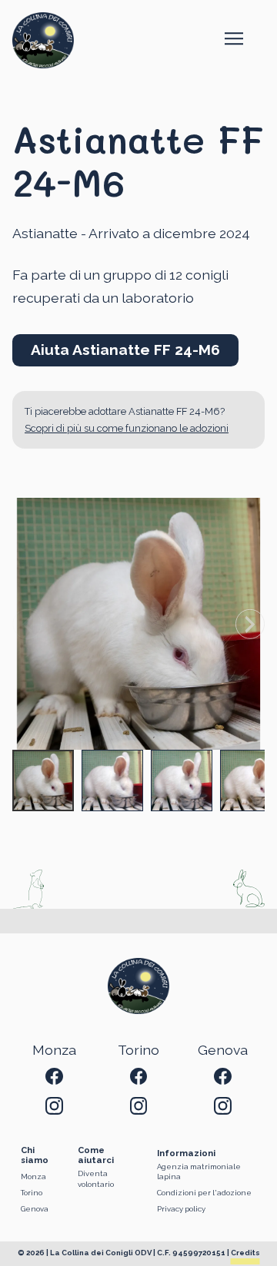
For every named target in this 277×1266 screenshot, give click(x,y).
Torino (31, 1192)
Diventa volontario (96, 1178)
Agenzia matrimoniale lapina (199, 1171)
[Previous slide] (27, 623)
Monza (33, 1176)
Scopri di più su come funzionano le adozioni (127, 428)
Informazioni (186, 1153)
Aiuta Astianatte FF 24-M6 (125, 349)
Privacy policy (181, 1209)
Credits (245, 1252)
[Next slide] (250, 623)
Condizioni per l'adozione (204, 1192)
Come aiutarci (96, 1155)
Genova (34, 1209)
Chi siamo (34, 1155)
